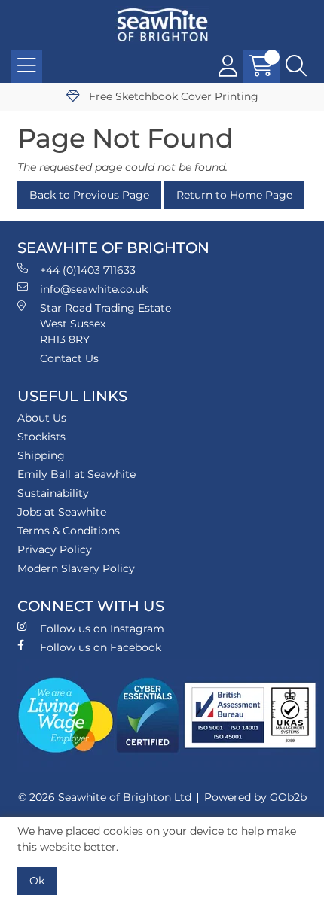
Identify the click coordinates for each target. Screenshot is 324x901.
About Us (41, 418)
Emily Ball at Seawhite (76, 474)
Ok (36, 880)
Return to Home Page (234, 195)
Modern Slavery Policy (76, 568)
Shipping (41, 455)
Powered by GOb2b (255, 797)
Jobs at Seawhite (61, 512)
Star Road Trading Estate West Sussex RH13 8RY (105, 323)
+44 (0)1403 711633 (88, 270)
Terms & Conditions (68, 530)
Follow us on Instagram (102, 628)
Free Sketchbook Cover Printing (172, 96)
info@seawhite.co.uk (94, 289)
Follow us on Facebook (100, 647)
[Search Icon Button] (296, 66)
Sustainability (53, 493)
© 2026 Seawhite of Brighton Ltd (104, 797)
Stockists (41, 436)
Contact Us (69, 358)
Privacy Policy (54, 549)
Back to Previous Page (89, 195)
